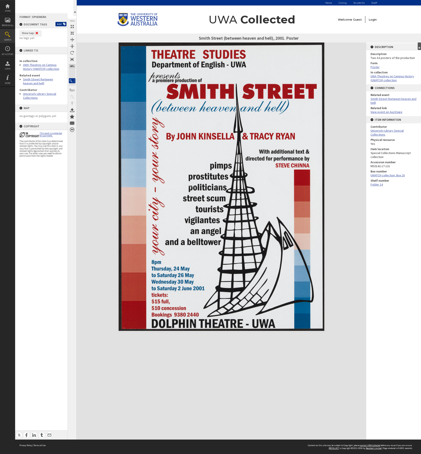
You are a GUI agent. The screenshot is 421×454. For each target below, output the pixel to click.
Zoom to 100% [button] (72, 59)
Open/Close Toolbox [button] (75, 8)
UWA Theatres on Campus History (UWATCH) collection (41, 67)
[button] (72, 80)
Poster (375, 67)
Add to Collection (72, 116)
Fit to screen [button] (72, 33)
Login (8, 68)
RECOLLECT (334, 448)
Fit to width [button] (72, 39)
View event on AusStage (386, 112)
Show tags (28, 33)
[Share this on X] (19, 432)
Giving (343, 2)
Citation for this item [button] (72, 129)
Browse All (8, 25)
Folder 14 (377, 184)
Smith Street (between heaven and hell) (38, 81)
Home (8, 10)
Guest (357, 19)
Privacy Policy (26, 445)
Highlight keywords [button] (72, 103)
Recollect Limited (374, 448)
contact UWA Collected (370, 445)
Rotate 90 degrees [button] (72, 53)
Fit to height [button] (72, 46)
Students (359, 2)
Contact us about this (72, 123)
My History (7, 54)
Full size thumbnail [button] (72, 26)
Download (72, 110)
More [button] (7, 83)
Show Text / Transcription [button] (72, 90)
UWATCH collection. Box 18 (388, 175)
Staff (374, 2)
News (328, 2)
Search (7, 39)
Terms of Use (40, 445)
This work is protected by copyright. (51, 134)
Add (59, 24)
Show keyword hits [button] (72, 97)
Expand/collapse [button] (419, 46)
